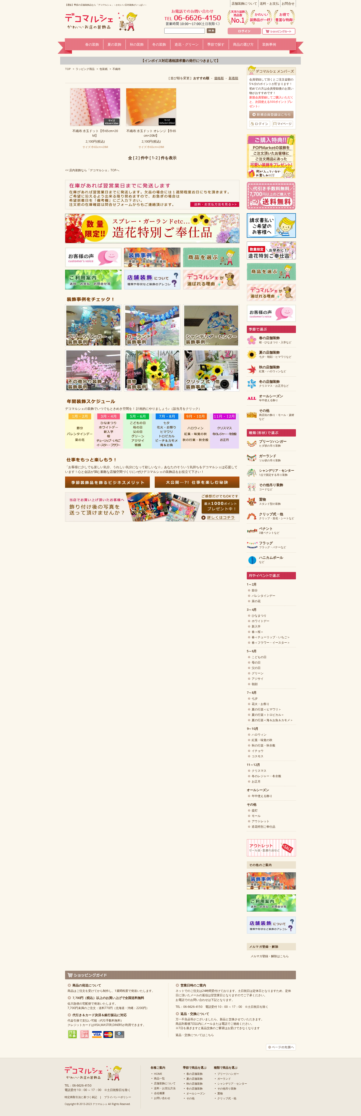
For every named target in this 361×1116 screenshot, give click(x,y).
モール (256, 816)
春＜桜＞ (258, 632)
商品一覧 (159, 1078)
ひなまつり (259, 615)
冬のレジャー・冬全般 (266, 776)
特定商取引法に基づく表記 (81, 1097)
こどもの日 (259, 657)
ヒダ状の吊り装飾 (273, 444)
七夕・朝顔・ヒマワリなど (275, 355)
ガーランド (224, 1078)
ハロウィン (259, 734)
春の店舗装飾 (194, 1074)
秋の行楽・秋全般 (263, 745)
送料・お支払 (269, 3)
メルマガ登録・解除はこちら (269, 956)
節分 (255, 590)
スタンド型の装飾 (270, 501)
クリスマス (259, 771)
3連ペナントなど (269, 531)
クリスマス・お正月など (274, 384)
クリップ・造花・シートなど (276, 516)
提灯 (255, 810)
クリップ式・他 (226, 1098)
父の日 (256, 668)
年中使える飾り (271, 398)
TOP (68, 69)
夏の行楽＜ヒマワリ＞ (266, 709)
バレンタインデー (263, 596)
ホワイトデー (260, 621)
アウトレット (260, 821)
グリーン (258, 673)
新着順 (233, 78)
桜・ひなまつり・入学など (275, 340)
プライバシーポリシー (117, 1097)
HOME (158, 1074)
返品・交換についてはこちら (195, 1035)
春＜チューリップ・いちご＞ (271, 637)
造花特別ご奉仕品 (263, 826)
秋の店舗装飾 (194, 1083)
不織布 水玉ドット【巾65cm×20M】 (95, 133)
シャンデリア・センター (232, 1083)
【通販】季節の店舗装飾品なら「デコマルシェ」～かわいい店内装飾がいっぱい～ (106, 4)
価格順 (219, 78)
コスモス (258, 756)
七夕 (255, 698)
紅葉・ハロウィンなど (272, 369)
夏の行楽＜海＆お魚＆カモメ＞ (272, 720)
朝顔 (255, 684)
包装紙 (103, 69)
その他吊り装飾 (226, 1088)
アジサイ (258, 679)
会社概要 (159, 1093)
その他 (190, 1098)
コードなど (271, 487)
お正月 (256, 781)
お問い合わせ (162, 1098)
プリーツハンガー (228, 1074)
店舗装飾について (244, 3)
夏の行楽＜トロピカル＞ (268, 715)
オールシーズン (195, 1093)
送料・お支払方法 (165, 1088)
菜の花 (256, 601)
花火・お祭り (260, 704)
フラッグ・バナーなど (272, 545)
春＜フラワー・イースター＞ (271, 642)
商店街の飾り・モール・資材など (276, 415)
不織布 (116, 69)
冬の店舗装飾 (194, 1088)
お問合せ (288, 3)
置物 (220, 1093)
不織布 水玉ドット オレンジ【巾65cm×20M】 (151, 133)
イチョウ (258, 751)
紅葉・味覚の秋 (262, 740)
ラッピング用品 (85, 69)
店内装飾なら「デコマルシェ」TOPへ (94, 170)
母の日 (256, 662)
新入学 (256, 626)
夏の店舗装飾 (194, 1078)
